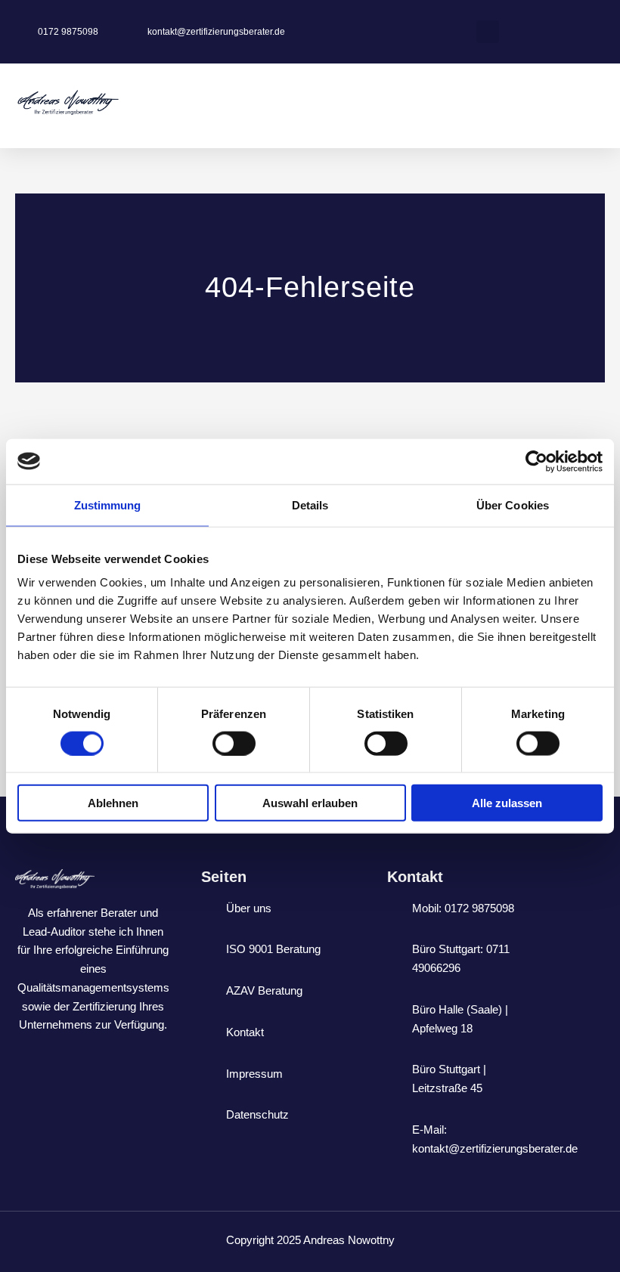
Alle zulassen (507, 803)
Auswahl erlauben (310, 803)
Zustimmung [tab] (107, 504)
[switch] (234, 743)
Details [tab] (310, 504)
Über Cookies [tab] (512, 504)
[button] (487, 31)
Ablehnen (113, 803)
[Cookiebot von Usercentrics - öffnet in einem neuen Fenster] (536, 461)
